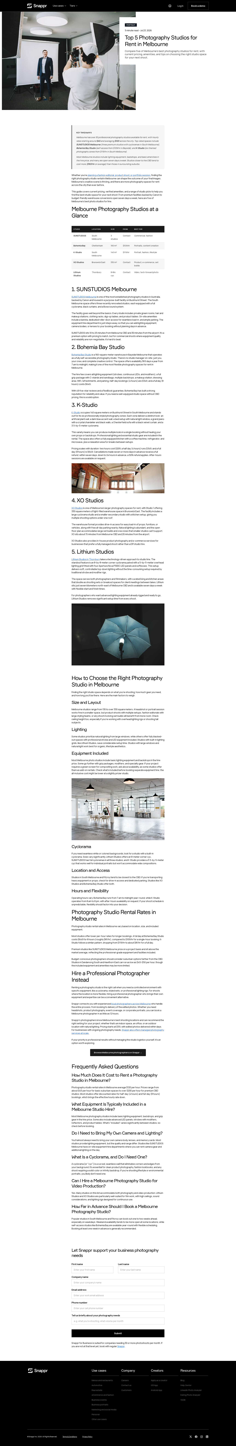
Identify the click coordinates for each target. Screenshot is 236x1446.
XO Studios (77, 508)
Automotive (97, 1385)
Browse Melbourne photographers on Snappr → (118, 1052)
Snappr (121, 1346)
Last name (123, 1264)
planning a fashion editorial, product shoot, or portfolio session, (119, 175)
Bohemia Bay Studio (81, 354)
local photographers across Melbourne (131, 1003)
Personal (96, 1414)
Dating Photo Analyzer (190, 1395)
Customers (126, 1390)
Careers (125, 1380)
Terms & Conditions (70, 1437)
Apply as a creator (159, 1380)
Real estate (97, 1390)
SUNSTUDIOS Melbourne (84, 296)
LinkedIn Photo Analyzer (191, 1390)
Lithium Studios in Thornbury (86, 559)
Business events (99, 1400)
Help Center (185, 1385)
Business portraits (100, 1404)
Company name (80, 1276)
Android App (156, 1390)
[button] (59, 6)
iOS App (154, 1385)
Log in (180, 5)
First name (77, 1264)
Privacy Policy (87, 1437)
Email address (79, 1289)
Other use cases (99, 1419)
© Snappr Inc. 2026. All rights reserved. (42, 1437)
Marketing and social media (104, 1409)
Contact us (126, 1385)
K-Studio (76, 412)
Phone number (79, 1302)
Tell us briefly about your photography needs (96, 1315)
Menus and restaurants (102, 1380)
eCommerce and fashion (103, 1395)
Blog (182, 1380)
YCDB (182, 1400)
